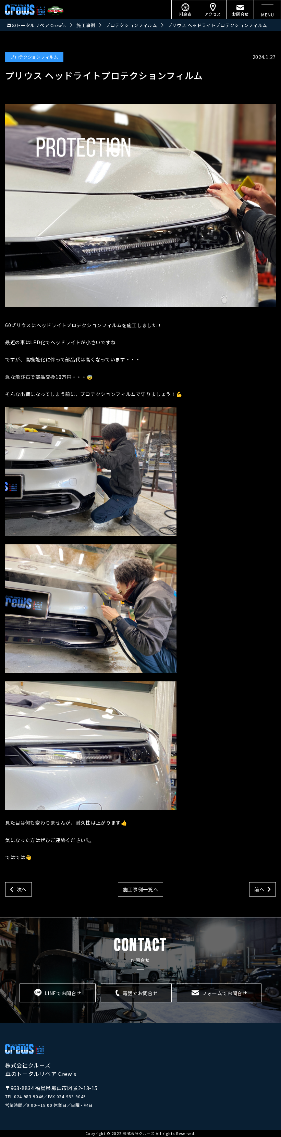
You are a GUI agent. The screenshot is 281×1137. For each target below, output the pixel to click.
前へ (259, 889)
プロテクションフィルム (34, 57)
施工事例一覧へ (140, 889)
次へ (22, 889)
